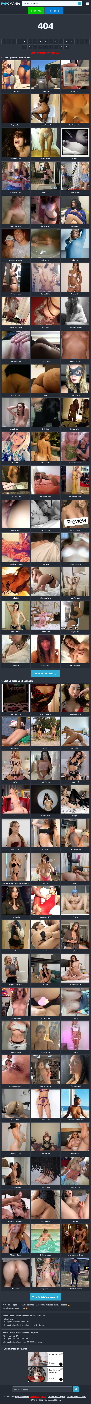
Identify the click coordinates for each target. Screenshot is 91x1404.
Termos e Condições (56, 1397)
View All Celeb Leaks (44, 674)
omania (10, 3)
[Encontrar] (79, 3)
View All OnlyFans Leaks (43, 1297)
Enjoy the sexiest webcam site (55, 1371)
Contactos (49, 1400)
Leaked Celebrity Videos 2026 (45, 53)
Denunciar (34, 1397)
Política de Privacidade (76, 1397)
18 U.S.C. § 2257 (36, 1400)
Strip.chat (52, 1363)
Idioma (58, 1400)
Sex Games (36, 11)
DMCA (43, 1397)
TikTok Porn (53, 11)
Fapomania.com (22, 1397)
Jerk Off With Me (54, 1355)
